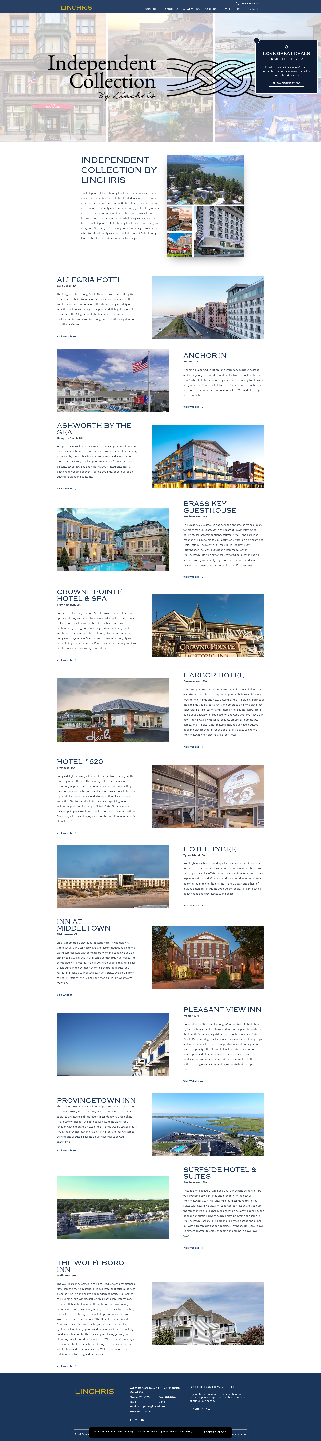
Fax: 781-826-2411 (167, 1399)
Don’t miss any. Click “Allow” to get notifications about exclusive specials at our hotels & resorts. (286, 71)
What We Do (191, 9)
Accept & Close (215, 1432)
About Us (171, 9)
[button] (201, 1409)
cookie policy (185, 1431)
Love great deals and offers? (286, 56)
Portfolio (152, 9)
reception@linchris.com (152, 1406)
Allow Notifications (287, 83)
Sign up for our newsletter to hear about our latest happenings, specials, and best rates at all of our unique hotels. (218, 1397)
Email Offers (81, 1434)
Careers (211, 9)
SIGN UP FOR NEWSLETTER (213, 1387)
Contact (252, 9)
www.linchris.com (141, 1411)
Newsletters (231, 9)
